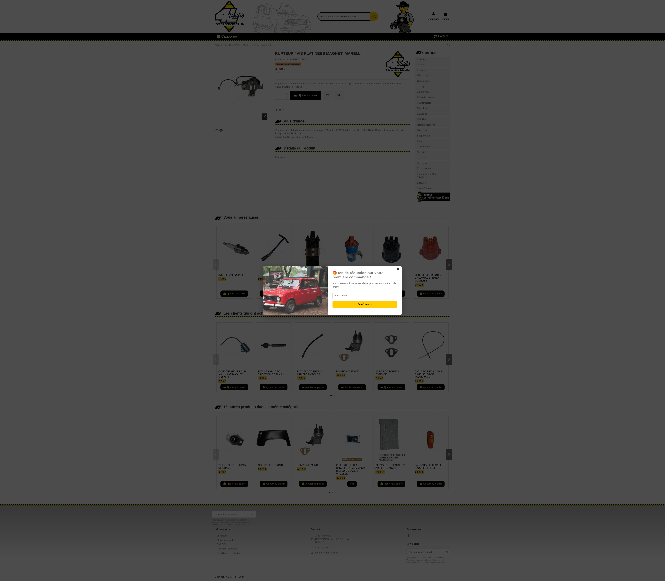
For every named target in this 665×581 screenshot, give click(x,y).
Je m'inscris (365, 304)
